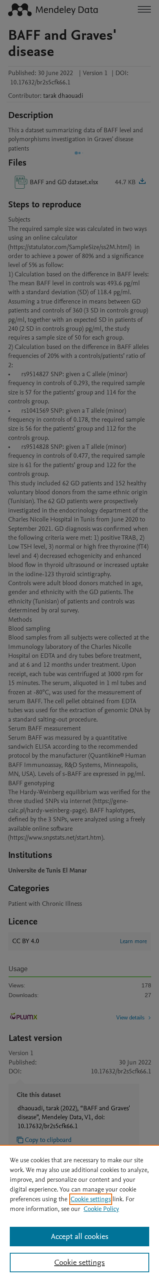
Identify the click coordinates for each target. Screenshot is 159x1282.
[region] (79, 1213)
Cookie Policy (101, 1208)
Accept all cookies (79, 1236)
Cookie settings (91, 1199)
